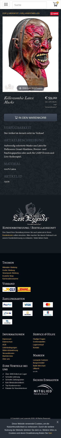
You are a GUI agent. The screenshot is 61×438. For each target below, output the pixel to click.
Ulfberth (36, 368)
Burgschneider (39, 363)
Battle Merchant (39, 366)
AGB (4, 345)
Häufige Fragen (39, 339)
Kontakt (36, 348)
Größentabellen (39, 342)
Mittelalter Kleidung (9, 267)
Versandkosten (8, 353)
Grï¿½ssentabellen (30, 13)
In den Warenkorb (32, 117)
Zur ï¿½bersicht (10, 13)
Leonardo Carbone (40, 360)
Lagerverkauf (38, 345)
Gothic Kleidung (8, 270)
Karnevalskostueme (10, 279)
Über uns (6, 359)
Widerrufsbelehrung (10, 350)
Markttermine (7, 356)
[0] (56, 5)
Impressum (6, 339)
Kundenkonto (7, 235)
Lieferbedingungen (9, 348)
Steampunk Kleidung (10, 273)
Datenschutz (7, 342)
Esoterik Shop (8, 276)
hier (50, 433)
